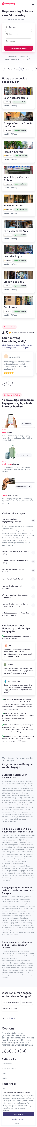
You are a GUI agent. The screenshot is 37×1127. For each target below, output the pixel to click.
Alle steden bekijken (9, 1068)
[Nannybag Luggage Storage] (10, 4)
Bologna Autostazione (10, 1008)
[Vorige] (4, 383)
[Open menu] (33, 4)
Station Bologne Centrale (11, 69)
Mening (4, 1078)
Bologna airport (27, 69)
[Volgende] (10, 383)
